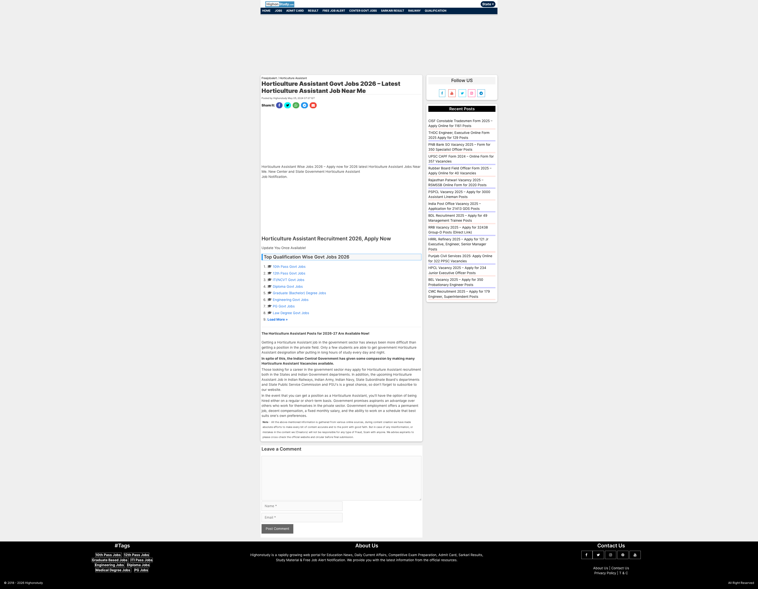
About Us (600, 568)
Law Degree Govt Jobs (291, 313)
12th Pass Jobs (136, 555)
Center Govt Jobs (363, 10)
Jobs (278, 10)
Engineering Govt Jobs (291, 300)
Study (280, 4)
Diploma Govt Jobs (288, 286)
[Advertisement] (379, 43)
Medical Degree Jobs (113, 570)
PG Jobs (141, 570)
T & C (623, 573)
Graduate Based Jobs (110, 560)
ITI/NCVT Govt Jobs (288, 280)
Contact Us (620, 568)
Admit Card (295, 10)
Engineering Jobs (110, 565)
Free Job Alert (334, 10)
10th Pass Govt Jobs (289, 267)
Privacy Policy (605, 573)
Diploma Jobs (138, 565)
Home (266, 10)
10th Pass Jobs (109, 555)
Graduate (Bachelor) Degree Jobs (299, 293)
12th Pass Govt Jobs (289, 273)
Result (313, 10)
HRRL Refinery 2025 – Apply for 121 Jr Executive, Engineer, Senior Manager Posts (458, 244)
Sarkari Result (392, 10)
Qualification (435, 10)
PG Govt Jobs (284, 306)
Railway (414, 10)
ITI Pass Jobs (142, 560)
